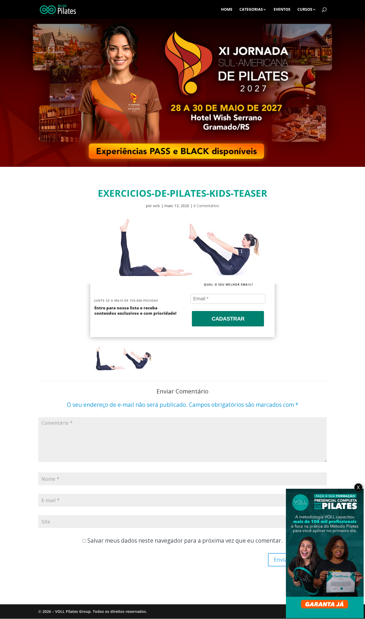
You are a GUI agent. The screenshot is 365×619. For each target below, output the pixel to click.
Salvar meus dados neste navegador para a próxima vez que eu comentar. (185, 540)
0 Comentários (206, 205)
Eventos (282, 9)
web (156, 205)
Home (226, 9)
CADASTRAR (228, 319)
